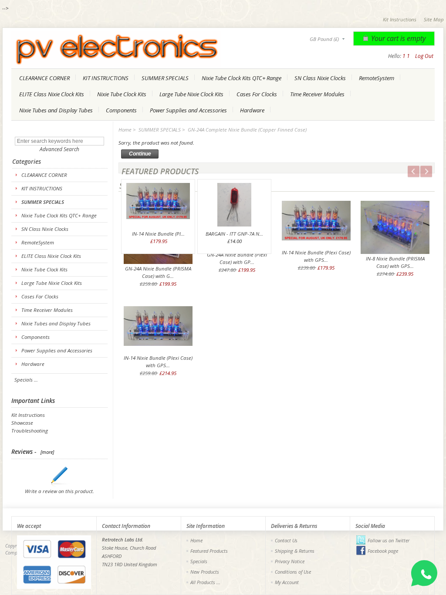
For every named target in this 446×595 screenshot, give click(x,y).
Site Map (434, 19)
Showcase (22, 422)
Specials (198, 561)
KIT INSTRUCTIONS (105, 78)
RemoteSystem (376, 78)
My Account (287, 582)
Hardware (252, 110)
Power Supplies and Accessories (188, 110)
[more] (46, 452)
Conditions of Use (293, 571)
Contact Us (286, 540)
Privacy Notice (289, 561)
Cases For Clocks (257, 94)
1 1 (406, 56)
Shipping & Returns (294, 551)
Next (421, 172)
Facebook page (383, 551)
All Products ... (205, 582)
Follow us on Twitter (388, 540)
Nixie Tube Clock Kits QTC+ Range (241, 78)
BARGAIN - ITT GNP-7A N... (234, 233)
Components (121, 110)
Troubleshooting (29, 430)
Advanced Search (59, 149)
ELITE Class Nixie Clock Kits (51, 94)
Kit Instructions (399, 19)
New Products (204, 571)
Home (125, 129)
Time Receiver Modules (317, 94)
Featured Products (209, 551)
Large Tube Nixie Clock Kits (191, 94)
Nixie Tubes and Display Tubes (56, 110)
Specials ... (26, 379)
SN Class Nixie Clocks (320, 78)
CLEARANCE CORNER (44, 78)
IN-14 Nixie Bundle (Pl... (158, 233)
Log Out (424, 56)
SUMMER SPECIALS (165, 78)
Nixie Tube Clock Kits (121, 94)
